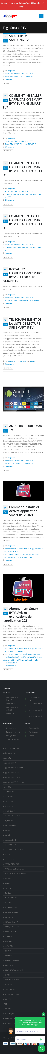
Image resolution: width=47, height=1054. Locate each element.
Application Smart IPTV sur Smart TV (22, 657)
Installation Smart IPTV (15, 557)
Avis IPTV (13, 651)
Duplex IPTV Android (12, 816)
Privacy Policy (11, 736)
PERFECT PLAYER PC (11, 931)
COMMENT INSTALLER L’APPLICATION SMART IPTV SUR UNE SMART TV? (22, 101)
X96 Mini (7, 1009)
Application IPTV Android (12, 708)
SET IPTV (7, 951)
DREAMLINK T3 (9, 811)
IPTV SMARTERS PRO (11, 864)
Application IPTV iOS (11, 772)
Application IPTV (25, 549)
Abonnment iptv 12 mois (36, 699)
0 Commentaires (11, 79)
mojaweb (11, 71)
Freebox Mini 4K (10, 840)
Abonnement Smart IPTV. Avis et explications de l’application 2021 (20, 614)
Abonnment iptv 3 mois (35, 717)
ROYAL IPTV (8, 946)
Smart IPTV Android (11, 960)
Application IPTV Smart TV (14, 73)
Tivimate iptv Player (11, 980)
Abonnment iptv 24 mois (36, 705)
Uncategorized (9, 989)
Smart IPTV (29, 73)
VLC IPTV (7, 999)
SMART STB (8, 965)
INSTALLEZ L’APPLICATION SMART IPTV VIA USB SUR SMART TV (22, 275)
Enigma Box (8, 821)
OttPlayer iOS (9, 917)
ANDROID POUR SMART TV (26, 428)
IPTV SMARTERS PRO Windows (15, 874)
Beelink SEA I (9, 792)
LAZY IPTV (7, 883)
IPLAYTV (7, 854)
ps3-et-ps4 (8, 936)
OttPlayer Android (11, 912)
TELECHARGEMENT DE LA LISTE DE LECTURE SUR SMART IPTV (25, 323)
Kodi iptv (7, 878)
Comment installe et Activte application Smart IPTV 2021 (24, 511)
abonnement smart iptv (13, 554)
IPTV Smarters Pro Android (14, 869)
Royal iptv (8, 941)
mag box (7, 888)
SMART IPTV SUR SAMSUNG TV (21, 38)
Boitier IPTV (10, 714)
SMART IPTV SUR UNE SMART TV (25, 144)
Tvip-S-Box (8, 985)
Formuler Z (8, 835)
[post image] (23, 399)
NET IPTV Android (10, 907)
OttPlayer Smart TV (11, 922)
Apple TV (7, 758)
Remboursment (11, 728)
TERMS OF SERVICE (12, 739)
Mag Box (7, 893)
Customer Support (13, 732)
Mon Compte (33, 732)
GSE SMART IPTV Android (13, 850)
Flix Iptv (7, 830)
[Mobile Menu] (41, 16)
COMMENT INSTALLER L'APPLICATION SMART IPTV (23, 194)
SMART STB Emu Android (13, 970)
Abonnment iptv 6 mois (35, 711)
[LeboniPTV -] (10, 16)
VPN (5, 1004)
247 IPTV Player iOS (11, 748)
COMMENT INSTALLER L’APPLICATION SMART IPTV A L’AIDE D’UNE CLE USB (23, 169)
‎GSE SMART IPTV (10, 845)
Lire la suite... (8, 83)
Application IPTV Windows (14, 782)
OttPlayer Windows (11, 927)
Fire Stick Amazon (10, 825)
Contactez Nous (34, 728)
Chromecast (9, 801)
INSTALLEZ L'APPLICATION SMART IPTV (19, 300)
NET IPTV (7, 903)
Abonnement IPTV (11, 549)
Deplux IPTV (10, 704)
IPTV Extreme (9, 859)
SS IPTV (7, 975)
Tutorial (31, 736)
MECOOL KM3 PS (10, 898)
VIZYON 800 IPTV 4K (11, 994)
